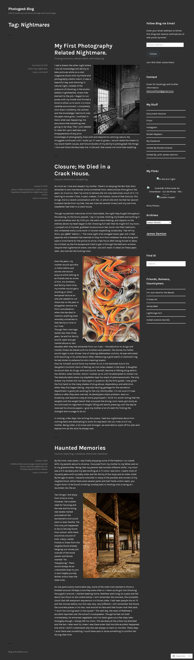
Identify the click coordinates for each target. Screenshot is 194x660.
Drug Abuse (15, 192)
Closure (58, 179)
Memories (91, 453)
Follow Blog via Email (160, 23)
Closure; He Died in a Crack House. (82, 170)
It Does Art (151, 299)
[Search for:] (166, 263)
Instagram (151, 127)
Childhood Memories (26, 190)
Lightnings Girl (154, 313)
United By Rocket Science (159, 147)
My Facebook (153, 141)
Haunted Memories (80, 447)
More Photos (152, 205)
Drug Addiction (27, 192)
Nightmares (43, 69)
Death (37, 464)
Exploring (68, 453)
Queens (44, 469)
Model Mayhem (154, 134)
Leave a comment (40, 72)
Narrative (102, 453)
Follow (153, 53)
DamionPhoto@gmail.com (160, 91)
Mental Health (81, 58)
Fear (35, 69)
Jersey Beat (152, 306)
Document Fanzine (156, 113)
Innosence (80, 453)
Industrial (30, 466)
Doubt (30, 69)
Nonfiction (68, 179)
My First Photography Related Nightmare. (83, 49)
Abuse (13, 190)
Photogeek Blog (21, 9)
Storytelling (82, 179)
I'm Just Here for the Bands (160, 292)
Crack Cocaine (41, 190)
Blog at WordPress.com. (18, 652)
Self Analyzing (97, 58)
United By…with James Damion (162, 154)
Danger (31, 464)
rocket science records (158, 319)
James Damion (156, 233)
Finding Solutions (63, 58)
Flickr (149, 120)
